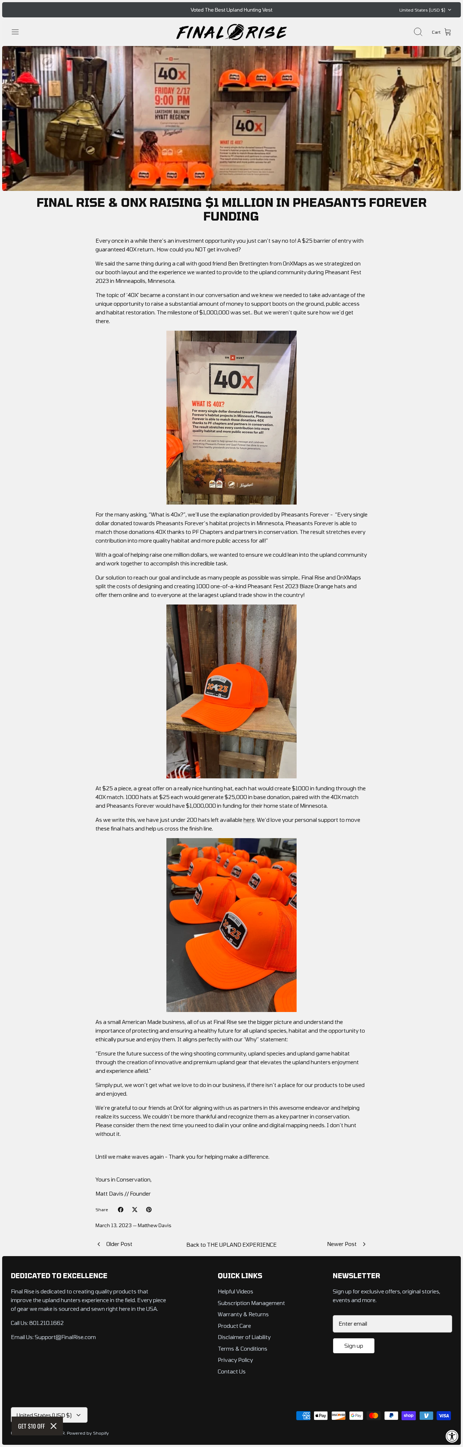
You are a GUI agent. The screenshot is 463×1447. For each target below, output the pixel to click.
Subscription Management (251, 1303)
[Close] (53, 1426)
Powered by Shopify (88, 1432)
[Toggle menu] (19, 32)
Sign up (353, 1345)
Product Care (234, 1325)
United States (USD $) (422, 9)
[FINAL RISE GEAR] (232, 32)
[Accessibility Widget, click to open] (452, 1436)
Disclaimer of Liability (244, 1337)
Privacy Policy (235, 1359)
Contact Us (232, 1371)
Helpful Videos (235, 1291)
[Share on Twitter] (135, 1209)
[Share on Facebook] (121, 1209)
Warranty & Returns (243, 1314)
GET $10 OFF (31, 1426)
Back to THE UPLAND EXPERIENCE (231, 1244)
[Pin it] (149, 1209)
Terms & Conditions (242, 1348)
